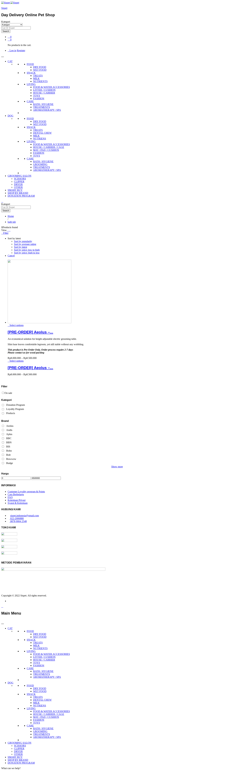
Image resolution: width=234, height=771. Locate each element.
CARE (30, 101)
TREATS (38, 75)
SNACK (31, 72)
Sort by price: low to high (27, 250)
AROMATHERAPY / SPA (47, 110)
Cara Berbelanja (16, 494)
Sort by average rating (25, 244)
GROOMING (40, 164)
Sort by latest (20, 247)
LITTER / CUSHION (44, 90)
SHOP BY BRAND (18, 193)
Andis (9, 430)
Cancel (11, 255)
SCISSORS (20, 178)
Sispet (4, 8)
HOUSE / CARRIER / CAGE (48, 147)
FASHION (38, 98)
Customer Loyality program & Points (26, 491)
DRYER (18, 184)
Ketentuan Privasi (16, 500)
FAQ (10, 497)
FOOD (30, 64)
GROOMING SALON (19, 175)
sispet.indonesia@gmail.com (24, 515)
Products (10, 413)
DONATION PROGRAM (21, 195)
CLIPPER (19, 181)
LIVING (31, 84)
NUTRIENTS (40, 81)
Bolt (8, 454)
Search (6, 31)
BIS (8, 446)
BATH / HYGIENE (43, 104)
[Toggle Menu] (2, 56)
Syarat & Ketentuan (18, 503)
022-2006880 (17, 518)
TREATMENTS (41, 107)
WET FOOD (39, 70)
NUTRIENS (39, 138)
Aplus (9, 434)
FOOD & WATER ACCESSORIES (51, 87)
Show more (117, 466)
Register (21, 50)
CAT (10, 61)
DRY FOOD (39, 67)
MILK (36, 78)
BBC (8, 438)
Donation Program (15, 405)
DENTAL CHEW (42, 132)
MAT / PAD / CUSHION (46, 150)
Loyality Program (15, 409)
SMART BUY (15, 190)
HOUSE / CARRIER (44, 92)
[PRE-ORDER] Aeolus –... (30, 332)
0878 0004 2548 (18, 521)
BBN (9, 442)
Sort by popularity (23, 241)
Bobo (9, 450)
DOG (10, 115)
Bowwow (11, 459)
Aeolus (9, 426)
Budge (9, 463)
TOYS (36, 95)
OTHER (18, 187)
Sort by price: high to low (27, 252)
